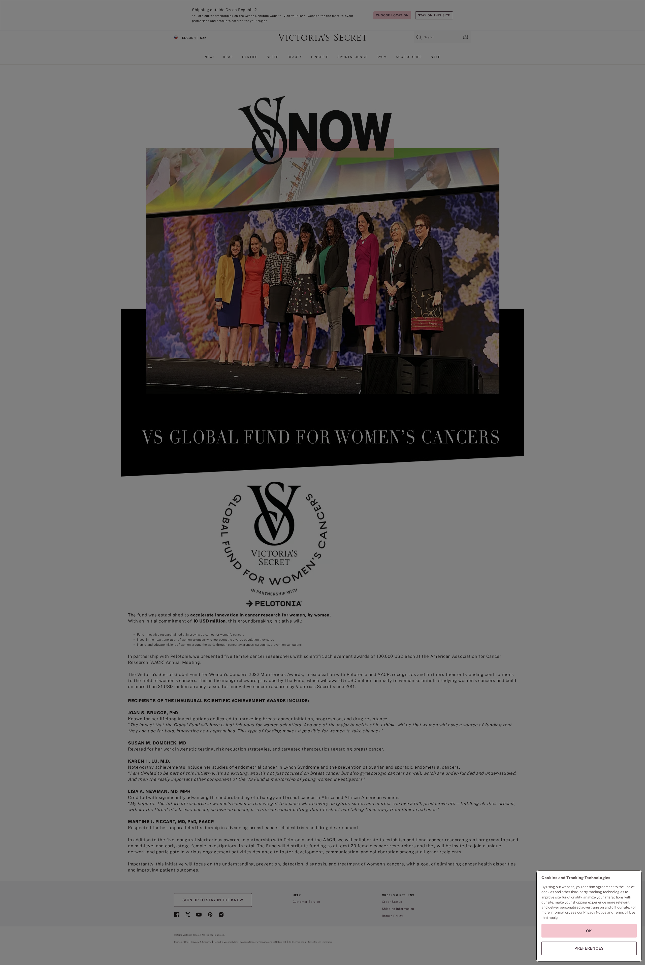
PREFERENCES (589, 948)
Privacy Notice (594, 912)
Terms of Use (624, 912)
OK (589, 931)
